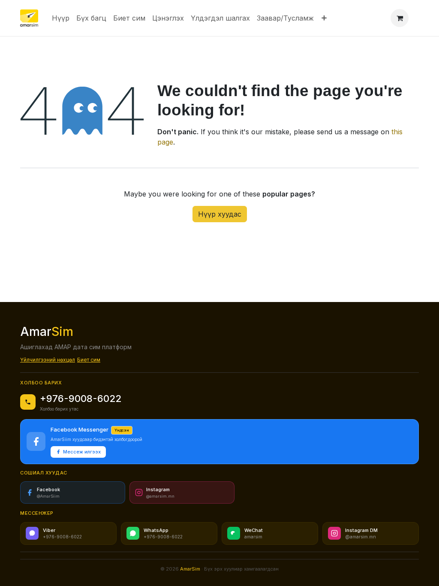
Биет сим (88, 359)
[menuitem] (60, 18)
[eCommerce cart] (400, 18)
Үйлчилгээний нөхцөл (47, 359)
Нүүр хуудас (219, 214)
